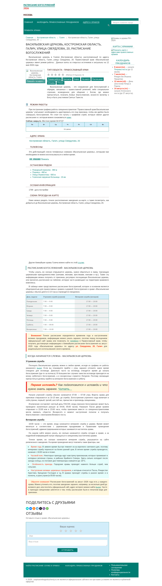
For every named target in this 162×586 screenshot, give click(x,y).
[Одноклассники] (33, 508)
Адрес (76, 79)
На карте (86, 79)
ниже (69, 117)
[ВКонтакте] (30, 508)
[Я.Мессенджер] (27, 508)
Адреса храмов (91, 22)
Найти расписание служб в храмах (43, 566)
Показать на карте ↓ (35, 81)
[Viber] (43, 508)
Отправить (67, 550)
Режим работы (54, 79)
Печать (60, 83)
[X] (40, 508)
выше (39, 368)
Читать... (65, 389)
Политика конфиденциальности (120, 571)
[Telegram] (37, 508)
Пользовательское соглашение (119, 566)
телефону (74, 341)
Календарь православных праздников (58, 22)
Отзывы (51, 83)
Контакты (67, 79)
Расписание (97, 79)
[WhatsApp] (47, 508)
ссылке (81, 263)
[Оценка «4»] (75, 531)
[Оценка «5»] (80, 531)
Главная (28, 22)
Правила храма (32, 30)
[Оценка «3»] (70, 531)
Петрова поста (120, 69)
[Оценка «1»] (60, 531)
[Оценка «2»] (65, 531)
